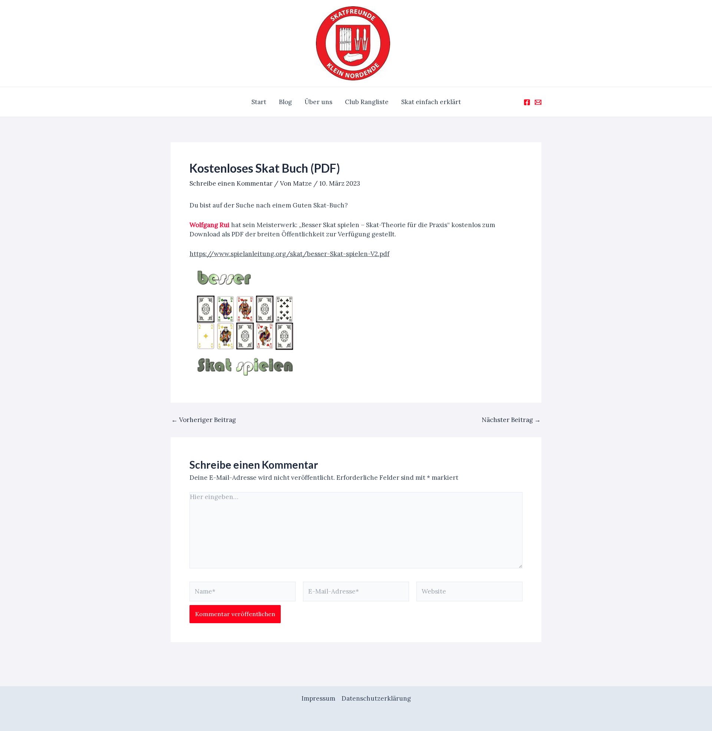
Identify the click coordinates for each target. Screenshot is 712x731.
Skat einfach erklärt (431, 102)
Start (258, 102)
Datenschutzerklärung (376, 698)
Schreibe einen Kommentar (231, 183)
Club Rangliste (367, 102)
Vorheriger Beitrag (203, 420)
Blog (285, 102)
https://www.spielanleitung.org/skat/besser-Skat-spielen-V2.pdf (289, 254)
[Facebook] (527, 102)
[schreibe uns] (538, 102)
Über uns (318, 102)
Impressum (318, 698)
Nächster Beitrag (511, 420)
